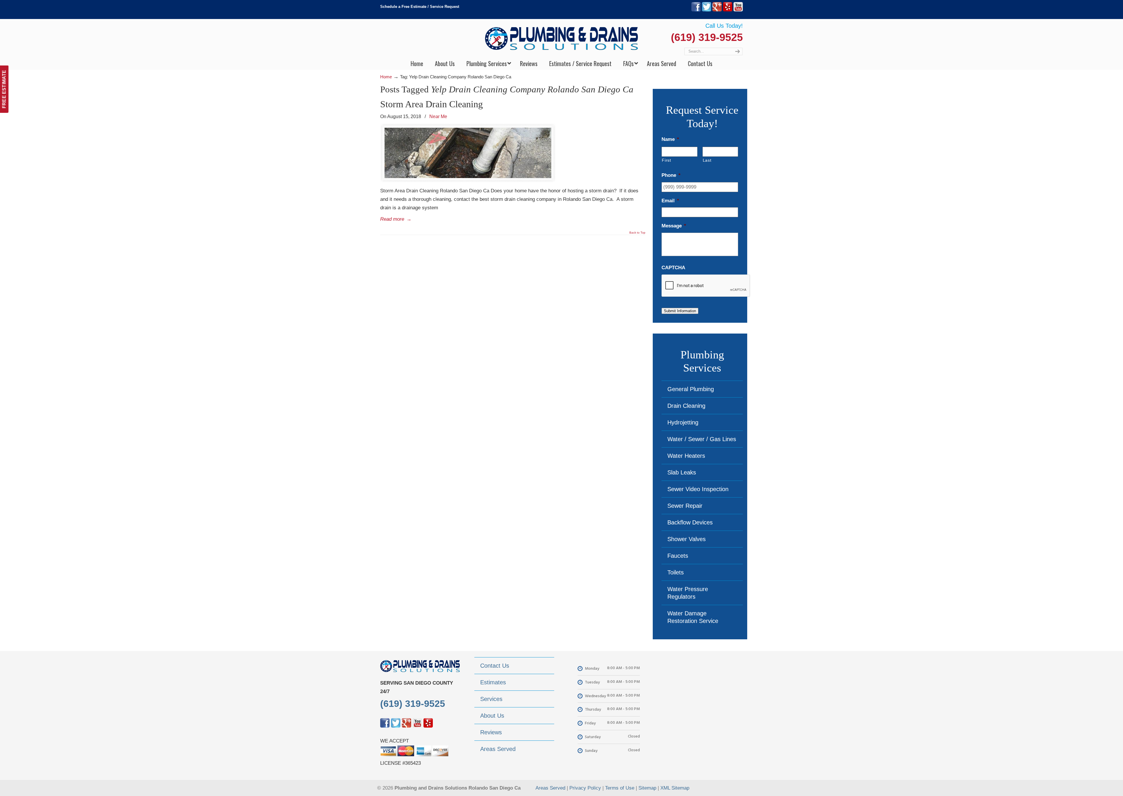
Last (707, 160)
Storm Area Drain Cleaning (431, 104)
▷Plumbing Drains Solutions (561, 38)
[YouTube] (738, 10)
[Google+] (717, 10)
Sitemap (647, 788)
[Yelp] (727, 10)
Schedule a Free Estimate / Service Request (419, 6)
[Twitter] (706, 10)
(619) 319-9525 (707, 37)
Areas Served (550, 788)
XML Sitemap (674, 788)
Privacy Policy (585, 788)
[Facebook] (696, 10)
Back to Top (637, 232)
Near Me (438, 116)
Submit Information (680, 311)
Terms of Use (619, 788)
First (666, 160)
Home (386, 76)
